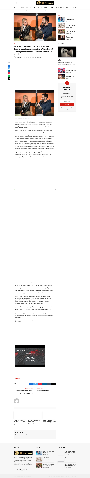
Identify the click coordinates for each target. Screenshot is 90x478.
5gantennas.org (19, 57)
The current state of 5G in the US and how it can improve (70, 458)
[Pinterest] (9, 73)
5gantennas (28, 476)
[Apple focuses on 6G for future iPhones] (67, 52)
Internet (46, 7)
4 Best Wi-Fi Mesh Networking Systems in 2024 (70, 25)
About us (53, 476)
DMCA (62, 476)
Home (22, 7)
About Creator (73, 476)
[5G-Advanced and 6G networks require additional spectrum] (61, 76)
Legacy (67, 7)
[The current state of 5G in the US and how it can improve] (60, 459)
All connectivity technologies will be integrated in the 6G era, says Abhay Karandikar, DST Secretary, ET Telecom (70, 69)
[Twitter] (9, 68)
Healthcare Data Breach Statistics (70, 18)
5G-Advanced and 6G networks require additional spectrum (70, 76)
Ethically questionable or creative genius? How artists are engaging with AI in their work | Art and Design (49, 422)
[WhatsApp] (9, 76)
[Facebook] (9, 66)
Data (39, 7)
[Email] (9, 79)
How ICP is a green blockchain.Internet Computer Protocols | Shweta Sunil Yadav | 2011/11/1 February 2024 (24, 392)
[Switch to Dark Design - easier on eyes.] (74, 7)
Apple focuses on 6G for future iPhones (65, 59)
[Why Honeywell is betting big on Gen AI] (34, 415)
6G (30, 7)
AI (34, 7)
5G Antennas (59, 7)
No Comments (33, 57)
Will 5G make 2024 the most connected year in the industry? (70, 452)
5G (26, 7)
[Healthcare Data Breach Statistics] (61, 19)
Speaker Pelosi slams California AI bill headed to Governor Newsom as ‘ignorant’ (20, 422)
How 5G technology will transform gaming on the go (70, 465)
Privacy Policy (67, 109)
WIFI (52, 7)
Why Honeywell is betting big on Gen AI (34, 421)
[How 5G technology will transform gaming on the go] (60, 465)
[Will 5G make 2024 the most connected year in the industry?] (60, 453)
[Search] (75, 7)
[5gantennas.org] (45, 3)
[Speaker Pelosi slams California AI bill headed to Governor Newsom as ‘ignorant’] (20, 415)
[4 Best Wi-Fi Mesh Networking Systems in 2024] (61, 25)
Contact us (58, 476)
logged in (22, 434)
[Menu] (14, 7)
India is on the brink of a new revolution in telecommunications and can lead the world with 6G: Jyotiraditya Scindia (71, 31)
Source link (17, 378)
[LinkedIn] (9, 71)
